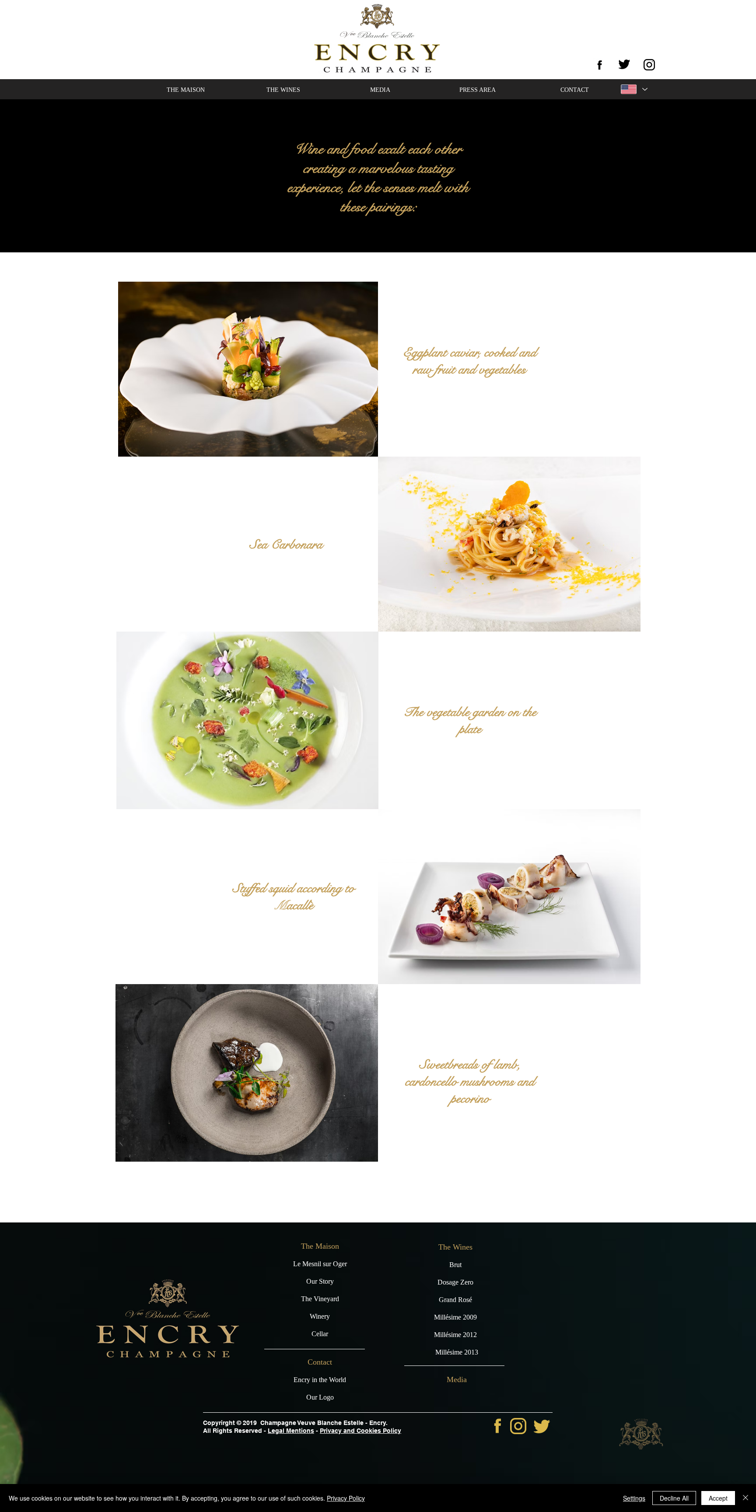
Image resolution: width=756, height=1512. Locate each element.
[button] (185, 90)
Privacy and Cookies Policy (360, 1430)
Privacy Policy (346, 1498)
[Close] (745, 1498)
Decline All (674, 1498)
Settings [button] (634, 1498)
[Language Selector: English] (633, 89)
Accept (718, 1498)
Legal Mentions (291, 1430)
